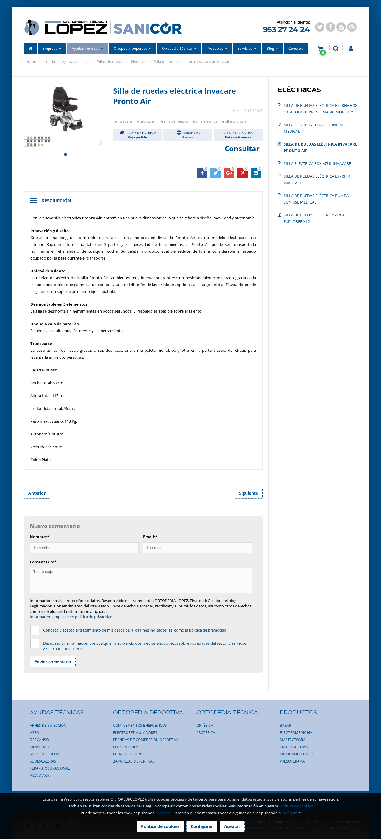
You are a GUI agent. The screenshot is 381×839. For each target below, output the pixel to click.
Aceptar (164, 812)
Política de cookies (296, 806)
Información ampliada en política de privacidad (71, 616)
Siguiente (248, 493)
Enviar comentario (52, 661)
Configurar (289, 812)
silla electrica (207, 121)
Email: (150, 536)
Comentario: (43, 562)
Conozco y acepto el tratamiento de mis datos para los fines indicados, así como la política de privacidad (135, 630)
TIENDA (49, 61)
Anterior (37, 493)
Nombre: (39, 536)
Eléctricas (139, 61)
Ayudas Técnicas (76, 61)
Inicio (31, 61)
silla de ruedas (176, 121)
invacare (125, 121)
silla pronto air (237, 121)
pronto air (148, 121)
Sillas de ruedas (110, 61)
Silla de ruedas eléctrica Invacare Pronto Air (191, 61)
